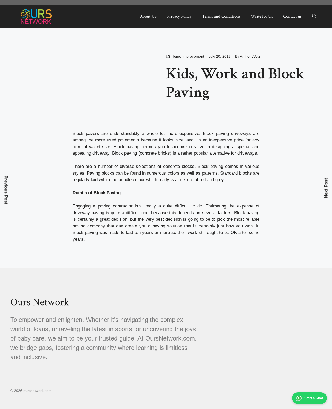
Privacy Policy (179, 16)
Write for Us (262, 16)
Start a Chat (313, 398)
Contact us (292, 16)
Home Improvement (187, 56)
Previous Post (6, 189)
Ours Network (39, 302)
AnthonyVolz (250, 56)
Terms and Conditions (221, 16)
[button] (314, 16)
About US (148, 16)
